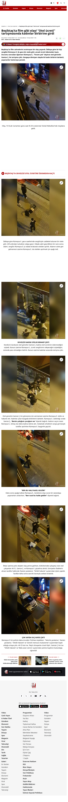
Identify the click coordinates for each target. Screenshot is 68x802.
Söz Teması (27, 744)
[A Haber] (3, 3)
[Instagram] (31, 696)
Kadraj (25, 721)
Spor (56, 8)
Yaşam (24, 8)
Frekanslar (27, 776)
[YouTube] (36, 696)
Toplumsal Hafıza (29, 724)
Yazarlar (4, 758)
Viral (3, 741)
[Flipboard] (40, 696)
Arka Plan (26, 730)
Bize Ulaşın (27, 767)
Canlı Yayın (5, 715)
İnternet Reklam (29, 761)
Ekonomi (39, 8)
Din (2, 750)
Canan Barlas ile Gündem (32, 727)
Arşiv (25, 778)
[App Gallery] (57, 671)
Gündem (15, 8)
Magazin (48, 8)
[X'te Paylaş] (56, 38)
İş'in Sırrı (26, 750)
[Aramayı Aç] (61, 3)
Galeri (3, 761)
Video (3, 713)
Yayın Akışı (27, 781)
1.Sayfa (25, 758)
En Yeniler (6, 8)
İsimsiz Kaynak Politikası (32, 793)
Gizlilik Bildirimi (29, 784)
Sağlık (3, 755)
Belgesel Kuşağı (29, 738)
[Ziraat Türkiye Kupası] (58, 3)
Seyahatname (28, 735)
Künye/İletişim (29, 770)
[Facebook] (21, 696)
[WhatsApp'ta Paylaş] (60, 38)
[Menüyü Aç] (64, 3)
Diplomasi (26, 741)
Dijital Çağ (27, 752)
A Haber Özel (6, 718)
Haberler (3, 26)
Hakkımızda (27, 787)
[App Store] (34, 671)
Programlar (27, 713)
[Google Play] (46, 671)
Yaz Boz (25, 718)
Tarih (3, 752)
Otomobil (5, 747)
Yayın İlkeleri (28, 790)
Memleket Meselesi (30, 733)
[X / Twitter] (26, 696)
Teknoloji (4, 744)
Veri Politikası (28, 773)
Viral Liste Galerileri (12, 26)
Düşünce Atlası (28, 715)
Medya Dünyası (28, 747)
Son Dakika (5, 727)
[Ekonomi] (44, 3)
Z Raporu (26, 755)
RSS (24, 764)
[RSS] (45, 696)
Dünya (31, 8)
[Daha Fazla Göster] (63, 38)
